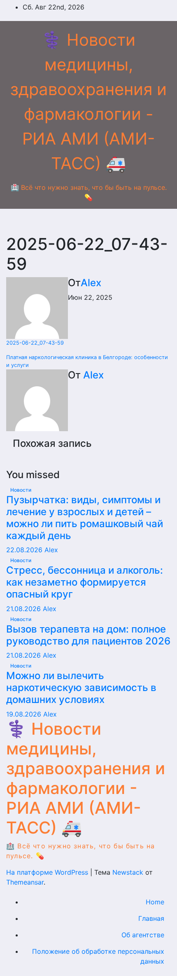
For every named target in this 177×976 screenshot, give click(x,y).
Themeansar (25, 882)
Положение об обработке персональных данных (98, 956)
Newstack (127, 872)
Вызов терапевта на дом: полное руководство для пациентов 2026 (88, 635)
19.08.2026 (24, 714)
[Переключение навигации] (95, 221)
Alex (91, 283)
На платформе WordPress (48, 872)
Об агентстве (142, 935)
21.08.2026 (24, 609)
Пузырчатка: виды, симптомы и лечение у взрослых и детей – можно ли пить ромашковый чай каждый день (84, 517)
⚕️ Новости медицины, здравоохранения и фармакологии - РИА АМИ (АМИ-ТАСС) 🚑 (85, 778)
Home (155, 902)
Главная (151, 918)
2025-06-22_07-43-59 (35, 343)
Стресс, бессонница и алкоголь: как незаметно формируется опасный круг (84, 582)
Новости (20, 490)
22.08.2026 (25, 550)
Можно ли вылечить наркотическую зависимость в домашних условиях (81, 687)
